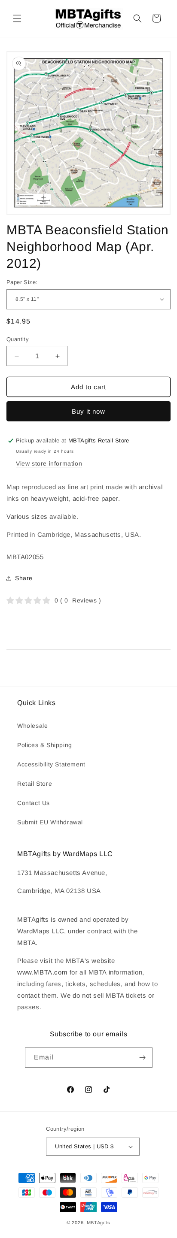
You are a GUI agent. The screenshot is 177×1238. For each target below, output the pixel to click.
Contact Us (33, 802)
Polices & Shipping (44, 745)
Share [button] (24, 578)
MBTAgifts (98, 1222)
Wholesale (32, 725)
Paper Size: (21, 282)
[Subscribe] (142, 1057)
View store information (49, 463)
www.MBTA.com (42, 972)
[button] (17, 18)
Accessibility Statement (51, 764)
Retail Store (34, 783)
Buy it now (88, 411)
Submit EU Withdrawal (50, 822)
